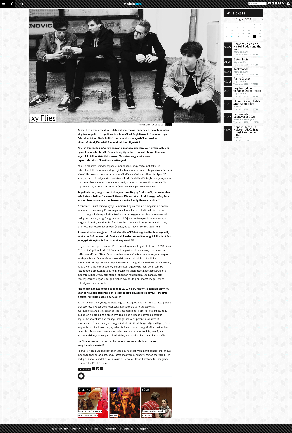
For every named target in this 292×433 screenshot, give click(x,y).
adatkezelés (96, 428)
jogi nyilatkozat (126, 428)
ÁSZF (85, 428)
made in (133, 3)
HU (25, 3)
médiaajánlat (142, 428)
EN (20, 3)
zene (168, 124)
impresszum (111, 428)
